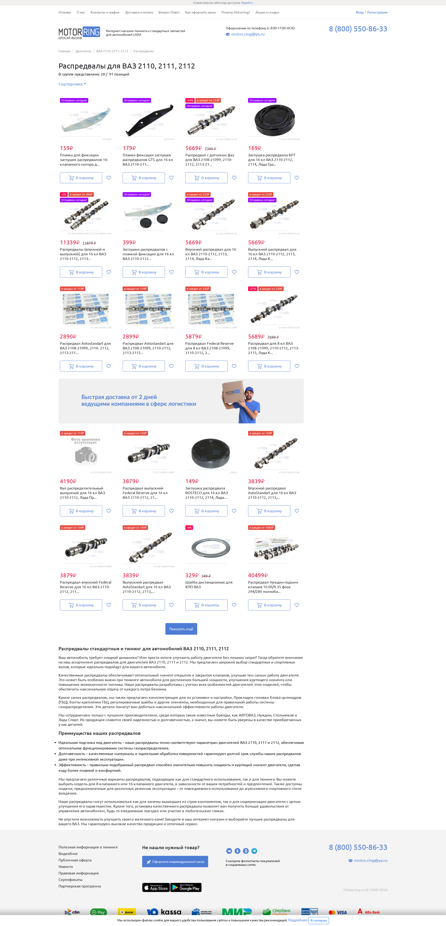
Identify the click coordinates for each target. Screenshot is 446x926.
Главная (64, 51)
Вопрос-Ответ (169, 12)
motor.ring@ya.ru (248, 34)
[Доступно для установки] (186, 887)
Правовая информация (79, 873)
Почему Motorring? (235, 12)
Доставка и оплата (139, 12)
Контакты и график (105, 12)
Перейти (247, 2)
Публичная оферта (75, 860)
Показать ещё (181, 629)
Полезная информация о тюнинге (88, 847)
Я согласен (319, 920)
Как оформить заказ (200, 12)
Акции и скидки (267, 12)
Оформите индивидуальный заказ (178, 862)
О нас (81, 12)
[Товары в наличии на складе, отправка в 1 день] (181, 401)
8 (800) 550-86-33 (358, 28)
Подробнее (298, 920)
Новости (66, 866)
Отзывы (65, 12)
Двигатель (83, 51)
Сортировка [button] (70, 84)
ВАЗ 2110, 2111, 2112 (112, 51)
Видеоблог (68, 853)
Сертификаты (70, 879)
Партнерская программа (80, 886)
